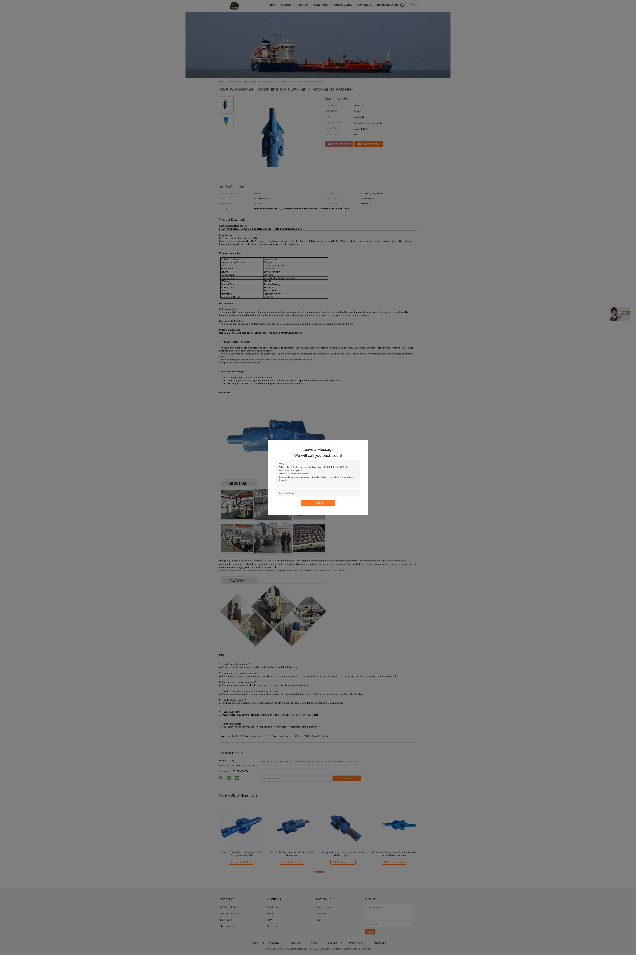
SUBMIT (318, 503)
